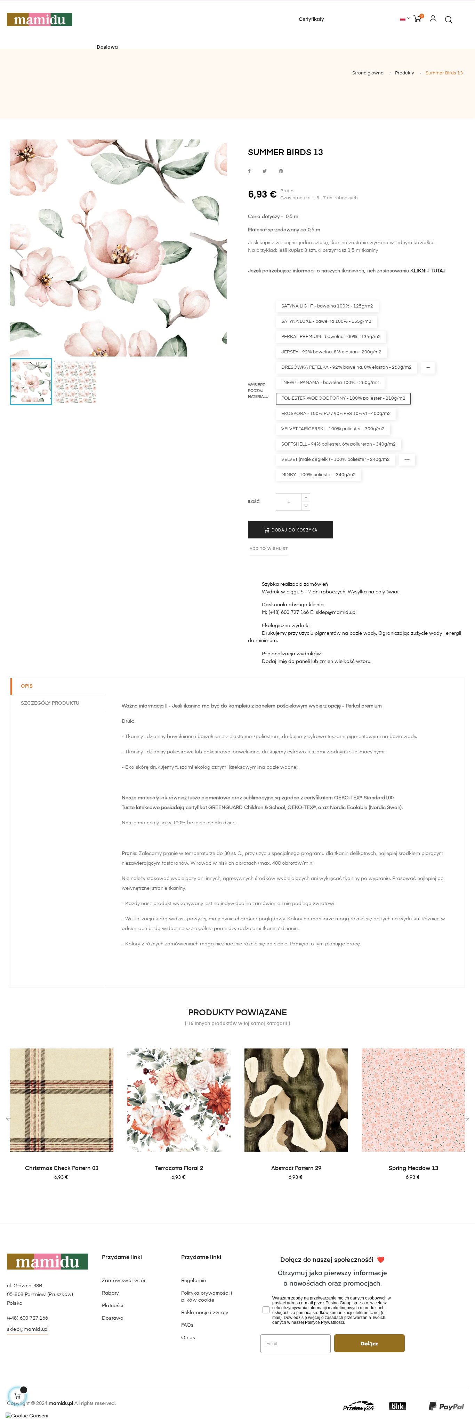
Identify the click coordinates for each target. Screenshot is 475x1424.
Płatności (112, 1305)
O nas (188, 1337)
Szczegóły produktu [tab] (50, 703)
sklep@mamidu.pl (27, 1329)
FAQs (187, 1325)
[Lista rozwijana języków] (405, 19)
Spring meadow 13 (413, 1168)
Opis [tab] (27, 686)
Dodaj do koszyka (293, 530)
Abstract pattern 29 (296, 1168)
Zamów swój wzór (124, 1280)
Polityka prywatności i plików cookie (206, 1297)
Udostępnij (249, 172)
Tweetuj (265, 172)
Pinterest (281, 172)
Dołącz (369, 1343)
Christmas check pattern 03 (61, 1168)
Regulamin (193, 1280)
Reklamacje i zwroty (204, 1312)
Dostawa (112, 1318)
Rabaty (110, 1293)
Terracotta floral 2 (179, 1168)
